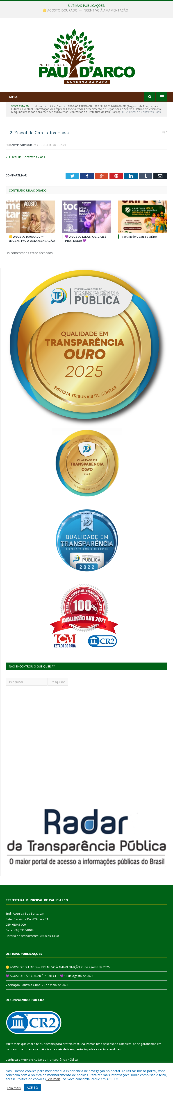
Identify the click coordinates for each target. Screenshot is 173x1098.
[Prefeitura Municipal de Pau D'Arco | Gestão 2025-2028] (87, 55)
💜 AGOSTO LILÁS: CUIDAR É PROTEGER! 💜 (85, 10)
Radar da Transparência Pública (56, 1059)
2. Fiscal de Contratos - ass (25, 157)
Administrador (21, 145)
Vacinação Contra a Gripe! (139, 236)
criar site (33, 1044)
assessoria (110, 1044)
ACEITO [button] (32, 1087)
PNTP (24, 1059)
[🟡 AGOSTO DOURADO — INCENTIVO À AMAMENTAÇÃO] (30, 217)
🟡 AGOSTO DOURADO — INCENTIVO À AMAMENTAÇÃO (32, 238)
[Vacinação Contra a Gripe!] (142, 217)
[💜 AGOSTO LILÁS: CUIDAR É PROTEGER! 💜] (86, 217)
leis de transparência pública (77, 1049)
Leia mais (53, 1079)
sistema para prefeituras (61, 1044)
